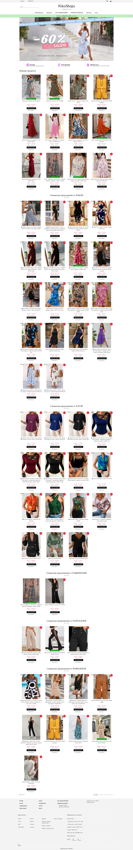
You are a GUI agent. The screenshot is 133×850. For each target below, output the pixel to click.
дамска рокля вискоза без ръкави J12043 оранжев (102, 140)
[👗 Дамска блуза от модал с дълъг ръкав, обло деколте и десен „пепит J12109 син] (54, 424)
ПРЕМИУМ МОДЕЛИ (77, 12)
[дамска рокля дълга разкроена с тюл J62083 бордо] (31, 165)
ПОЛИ (40, 800)
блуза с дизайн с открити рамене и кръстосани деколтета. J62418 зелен (55, 520)
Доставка (88, 12)
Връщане (44, 818)
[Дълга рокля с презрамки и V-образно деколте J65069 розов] (54, 126)
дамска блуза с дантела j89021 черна (78, 558)
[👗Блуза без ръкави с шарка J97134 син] (101, 464)
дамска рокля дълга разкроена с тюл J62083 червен (31, 140)
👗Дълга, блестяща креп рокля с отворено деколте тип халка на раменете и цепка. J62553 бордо (31, 269)
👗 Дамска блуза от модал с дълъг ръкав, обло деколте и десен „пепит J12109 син (54, 438)
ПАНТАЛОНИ (22, 808)
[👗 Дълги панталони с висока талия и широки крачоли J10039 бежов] (31, 638)
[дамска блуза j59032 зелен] (54, 544)
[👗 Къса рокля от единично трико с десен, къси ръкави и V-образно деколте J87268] (78, 294)
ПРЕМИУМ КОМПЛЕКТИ (64, 806)
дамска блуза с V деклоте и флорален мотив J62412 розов (101, 520)
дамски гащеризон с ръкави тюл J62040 (55, 604)
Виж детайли (31, 108)
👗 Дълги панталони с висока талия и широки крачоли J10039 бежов (31, 653)
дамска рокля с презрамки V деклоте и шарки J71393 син (78, 140)
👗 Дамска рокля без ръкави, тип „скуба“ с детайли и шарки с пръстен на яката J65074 (78, 228)
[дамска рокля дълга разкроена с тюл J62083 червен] (31, 126)
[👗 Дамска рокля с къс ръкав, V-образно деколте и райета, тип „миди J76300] (31, 213)
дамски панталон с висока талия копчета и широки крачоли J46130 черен (78, 653)
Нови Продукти (39, 12)
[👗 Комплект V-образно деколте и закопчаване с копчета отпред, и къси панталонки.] (54, 686)
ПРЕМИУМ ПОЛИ (90, 802)
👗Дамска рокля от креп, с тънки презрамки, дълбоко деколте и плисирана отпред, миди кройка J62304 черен (54, 228)
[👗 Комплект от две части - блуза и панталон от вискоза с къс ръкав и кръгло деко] (31, 727)
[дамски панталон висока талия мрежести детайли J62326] (54, 638)
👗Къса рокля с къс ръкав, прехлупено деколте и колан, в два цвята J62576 (31, 309)
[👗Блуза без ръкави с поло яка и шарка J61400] (78, 505)
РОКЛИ (21, 800)
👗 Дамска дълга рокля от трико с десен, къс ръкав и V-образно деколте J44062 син (31, 390)
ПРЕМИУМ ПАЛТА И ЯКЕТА (93, 800)
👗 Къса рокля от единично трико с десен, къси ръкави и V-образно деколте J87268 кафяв (78, 310)
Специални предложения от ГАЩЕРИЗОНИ (66, 573)
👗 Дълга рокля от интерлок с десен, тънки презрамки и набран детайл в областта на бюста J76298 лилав (101, 351)
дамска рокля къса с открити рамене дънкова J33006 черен (55, 350)
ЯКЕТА (40, 808)
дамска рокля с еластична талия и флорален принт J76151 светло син (55, 309)
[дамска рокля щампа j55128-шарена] (31, 87)
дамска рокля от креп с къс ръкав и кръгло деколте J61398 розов (102, 180)
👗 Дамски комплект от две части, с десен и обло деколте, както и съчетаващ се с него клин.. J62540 (31, 702)
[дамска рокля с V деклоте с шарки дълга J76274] (78, 87)
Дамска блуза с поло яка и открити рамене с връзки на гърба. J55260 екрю (78, 180)
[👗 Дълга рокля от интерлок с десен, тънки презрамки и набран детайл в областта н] (101, 335)
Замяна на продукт (46, 825)
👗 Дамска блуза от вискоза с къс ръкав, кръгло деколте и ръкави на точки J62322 (78, 479)
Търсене (32, 821)
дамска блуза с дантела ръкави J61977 (31, 558)
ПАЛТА (41, 805)
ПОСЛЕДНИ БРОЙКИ (61, 12)
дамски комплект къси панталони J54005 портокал (101, 101)
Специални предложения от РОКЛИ (66, 195)
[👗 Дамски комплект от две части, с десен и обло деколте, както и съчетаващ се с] (31, 686)
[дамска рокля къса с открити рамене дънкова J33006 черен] (54, 335)
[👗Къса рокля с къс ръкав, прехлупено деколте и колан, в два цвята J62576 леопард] (101, 253)
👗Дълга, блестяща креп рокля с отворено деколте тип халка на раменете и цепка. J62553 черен (54, 269)
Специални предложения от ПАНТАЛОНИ (66, 621)
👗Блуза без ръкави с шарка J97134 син (102, 478)
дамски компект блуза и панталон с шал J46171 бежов (102, 742)
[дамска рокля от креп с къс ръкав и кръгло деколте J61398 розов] (101, 165)
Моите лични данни (110, 845)
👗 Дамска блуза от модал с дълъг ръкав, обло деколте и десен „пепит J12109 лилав (31, 438)
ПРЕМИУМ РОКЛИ (63, 805)
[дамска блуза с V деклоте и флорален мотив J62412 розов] (101, 505)
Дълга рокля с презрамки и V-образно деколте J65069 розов (54, 140)
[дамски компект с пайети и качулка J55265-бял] (31, 768)
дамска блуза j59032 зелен (54, 558)
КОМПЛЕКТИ (42, 803)
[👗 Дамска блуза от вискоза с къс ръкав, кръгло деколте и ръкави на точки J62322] (78, 464)
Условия (32, 824)
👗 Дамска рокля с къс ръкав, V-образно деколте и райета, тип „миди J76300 (31, 227)
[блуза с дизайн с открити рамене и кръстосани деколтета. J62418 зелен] (54, 505)
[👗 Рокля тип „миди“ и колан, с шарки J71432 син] (101, 213)
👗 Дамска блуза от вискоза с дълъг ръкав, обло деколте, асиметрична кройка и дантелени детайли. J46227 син (102, 439)
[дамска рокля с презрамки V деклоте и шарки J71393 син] (78, 126)
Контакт (32, 818)
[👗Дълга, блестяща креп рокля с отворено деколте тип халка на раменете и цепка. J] (31, 253)
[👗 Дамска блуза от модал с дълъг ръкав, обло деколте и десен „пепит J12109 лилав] (31, 424)
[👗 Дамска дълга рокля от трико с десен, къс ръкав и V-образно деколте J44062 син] (31, 376)
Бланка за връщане (58, 818)
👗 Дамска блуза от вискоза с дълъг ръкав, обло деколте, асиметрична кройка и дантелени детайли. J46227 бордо (31, 480)
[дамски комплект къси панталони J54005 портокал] (101, 87)
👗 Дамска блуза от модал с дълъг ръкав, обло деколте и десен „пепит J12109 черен (78, 438)
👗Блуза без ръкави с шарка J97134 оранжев (31, 520)
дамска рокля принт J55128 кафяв (54, 100)
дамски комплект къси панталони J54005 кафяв (101, 701)
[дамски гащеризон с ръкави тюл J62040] (54, 590)
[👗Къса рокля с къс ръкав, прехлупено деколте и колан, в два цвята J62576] (31, 294)
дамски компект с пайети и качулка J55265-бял (31, 782)
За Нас (19, 821)
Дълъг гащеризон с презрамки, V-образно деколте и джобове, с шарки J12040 (54, 180)
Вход (19, 824)
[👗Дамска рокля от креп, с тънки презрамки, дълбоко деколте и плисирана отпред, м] (54, 213)
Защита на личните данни (48, 828)
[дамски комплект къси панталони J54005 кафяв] (101, 686)
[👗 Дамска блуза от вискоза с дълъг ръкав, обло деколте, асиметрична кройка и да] (101, 424)
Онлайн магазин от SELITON (66, 848)
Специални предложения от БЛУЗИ (66, 406)
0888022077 (31, 1)
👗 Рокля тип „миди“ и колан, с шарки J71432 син (102, 227)
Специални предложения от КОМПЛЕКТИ (66, 668)
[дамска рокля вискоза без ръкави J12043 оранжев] (101, 126)
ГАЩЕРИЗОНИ (23, 805)
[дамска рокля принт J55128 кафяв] (54, 87)
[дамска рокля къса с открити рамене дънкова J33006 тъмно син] (78, 335)
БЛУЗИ (21, 803)
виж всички (66, 197)
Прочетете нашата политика (51, 845)
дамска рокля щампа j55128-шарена (31, 100)
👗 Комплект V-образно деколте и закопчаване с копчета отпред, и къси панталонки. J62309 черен (78, 702)
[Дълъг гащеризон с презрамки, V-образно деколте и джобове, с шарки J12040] (54, 165)
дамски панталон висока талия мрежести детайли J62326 (54, 653)
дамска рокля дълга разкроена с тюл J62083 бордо (31, 180)
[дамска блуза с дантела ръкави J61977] (31, 544)
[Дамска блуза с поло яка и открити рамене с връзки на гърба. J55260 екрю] (78, 165)
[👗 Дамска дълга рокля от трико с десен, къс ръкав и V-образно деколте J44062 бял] (54, 376)
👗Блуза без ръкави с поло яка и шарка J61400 (78, 520)
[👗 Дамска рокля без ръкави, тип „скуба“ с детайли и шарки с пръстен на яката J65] (78, 213)
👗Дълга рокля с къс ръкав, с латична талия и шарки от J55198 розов (78, 268)
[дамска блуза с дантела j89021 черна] (78, 544)
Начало (19, 818)
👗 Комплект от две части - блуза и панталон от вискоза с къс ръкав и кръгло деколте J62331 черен (31, 743)
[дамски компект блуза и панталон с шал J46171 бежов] (101, 727)
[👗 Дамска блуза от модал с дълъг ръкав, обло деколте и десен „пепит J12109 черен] (78, 424)
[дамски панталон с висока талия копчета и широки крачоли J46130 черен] (78, 638)
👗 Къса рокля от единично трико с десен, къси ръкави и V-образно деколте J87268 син (31, 351)
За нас (96, 12)
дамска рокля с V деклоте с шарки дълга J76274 (78, 101)
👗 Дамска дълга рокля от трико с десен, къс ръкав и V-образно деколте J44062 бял (54, 390)
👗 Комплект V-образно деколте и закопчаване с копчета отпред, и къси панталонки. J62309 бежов (54, 702)
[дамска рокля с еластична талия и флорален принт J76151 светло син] (54, 294)
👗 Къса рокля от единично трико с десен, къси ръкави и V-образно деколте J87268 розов (102, 310)
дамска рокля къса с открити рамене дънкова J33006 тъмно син (78, 350)
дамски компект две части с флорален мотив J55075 (78, 742)
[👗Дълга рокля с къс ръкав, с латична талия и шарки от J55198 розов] (78, 253)
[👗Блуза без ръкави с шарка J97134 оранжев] (31, 505)
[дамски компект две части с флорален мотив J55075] (78, 727)
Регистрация (21, 827)
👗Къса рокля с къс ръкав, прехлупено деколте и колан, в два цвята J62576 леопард (102, 269)
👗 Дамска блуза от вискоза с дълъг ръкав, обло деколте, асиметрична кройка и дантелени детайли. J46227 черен (55, 480)
